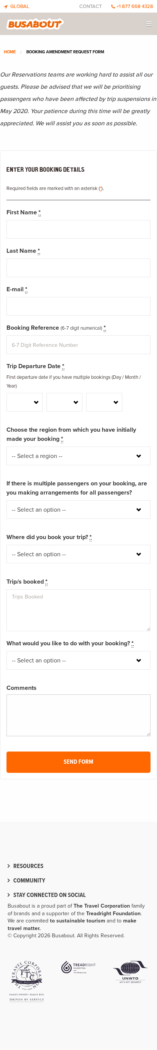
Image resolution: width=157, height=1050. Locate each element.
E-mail (16, 289)
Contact (90, 6)
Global (19, 6)
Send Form (78, 762)
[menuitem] (149, 23)
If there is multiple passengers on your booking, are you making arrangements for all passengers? (76, 488)
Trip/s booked (27, 582)
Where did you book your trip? (49, 537)
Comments (21, 688)
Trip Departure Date (35, 366)
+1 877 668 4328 (135, 6)
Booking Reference (56, 328)
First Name (23, 212)
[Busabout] (35, 22)
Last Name (23, 251)
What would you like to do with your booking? (70, 643)
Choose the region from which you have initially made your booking (71, 434)
